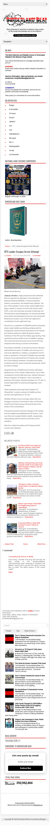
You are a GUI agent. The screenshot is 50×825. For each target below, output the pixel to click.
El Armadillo (13, 109)
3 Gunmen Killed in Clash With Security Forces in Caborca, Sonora (29, 525)
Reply (10, 572)
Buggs (11, 105)
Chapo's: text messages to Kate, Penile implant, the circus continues (29, 720)
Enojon (11, 117)
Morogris (12, 138)
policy (11, 95)
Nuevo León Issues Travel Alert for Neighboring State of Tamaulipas (29, 505)
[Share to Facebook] (12, 433)
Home (7, 246)
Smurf (8, 256)
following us (37, 805)
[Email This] (5, 433)
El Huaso (12, 113)
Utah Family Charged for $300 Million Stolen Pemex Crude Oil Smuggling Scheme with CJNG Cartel (28, 705)
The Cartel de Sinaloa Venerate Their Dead (30, 663)
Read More (37, 457)
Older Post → (42, 544)
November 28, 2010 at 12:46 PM (21, 557)
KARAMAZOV (14, 134)
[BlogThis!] (8, 433)
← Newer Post (8, 544)
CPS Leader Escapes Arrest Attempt (21, 251)
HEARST (12, 122)
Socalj (11, 150)
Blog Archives (30, 631)
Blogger (43, 819)
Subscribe (25, 768)
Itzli (10, 126)
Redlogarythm (14, 146)
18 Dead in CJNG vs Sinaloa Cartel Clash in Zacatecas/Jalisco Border (30, 486)
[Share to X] (10, 433)
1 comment (36, 256)
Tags (18, 631)
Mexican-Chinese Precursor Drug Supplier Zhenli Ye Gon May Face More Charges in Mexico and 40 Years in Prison (30, 466)
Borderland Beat (24, 819)
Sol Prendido (14, 154)
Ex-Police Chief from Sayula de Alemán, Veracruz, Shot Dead (29, 446)
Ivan (10, 130)
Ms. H (11, 142)
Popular (8, 631)
